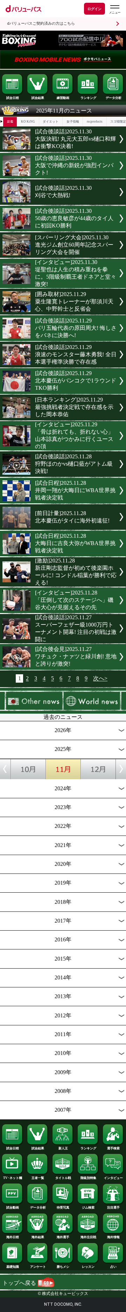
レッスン (88, 1266)
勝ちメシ (63, 1266)
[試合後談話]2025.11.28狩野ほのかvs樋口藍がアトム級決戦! (74, 463)
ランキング (88, 98)
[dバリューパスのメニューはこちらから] (114, 9)
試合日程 (12, 98)
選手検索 (113, 1148)
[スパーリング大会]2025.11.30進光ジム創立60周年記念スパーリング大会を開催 (74, 244)
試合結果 (37, 98)
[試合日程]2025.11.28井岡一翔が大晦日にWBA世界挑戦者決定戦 (75, 490)
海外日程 (12, 1237)
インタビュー (113, 1178)
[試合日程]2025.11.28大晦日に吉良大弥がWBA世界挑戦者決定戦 (75, 543)
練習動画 (63, 98)
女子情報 (72, 121)
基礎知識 (12, 1266)
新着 (10, 121)
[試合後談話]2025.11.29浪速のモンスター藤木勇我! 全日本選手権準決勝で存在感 (76, 354)
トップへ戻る (19, 1283)
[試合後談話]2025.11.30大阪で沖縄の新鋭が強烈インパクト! (74, 165)
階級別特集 (88, 1178)
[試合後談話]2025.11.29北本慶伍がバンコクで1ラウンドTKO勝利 (75, 380)
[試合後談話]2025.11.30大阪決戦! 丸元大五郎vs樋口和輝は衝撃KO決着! (75, 139)
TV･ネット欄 (12, 1178)
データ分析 (113, 98)
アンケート (38, 1266)
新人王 (63, 1148)
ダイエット (50, 121)
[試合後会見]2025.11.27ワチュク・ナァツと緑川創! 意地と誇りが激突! (76, 656)
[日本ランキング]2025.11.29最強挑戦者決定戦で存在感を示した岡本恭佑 (74, 407)
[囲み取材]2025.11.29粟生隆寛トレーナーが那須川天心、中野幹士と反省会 (74, 301)
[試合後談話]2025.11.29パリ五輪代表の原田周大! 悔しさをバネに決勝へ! (76, 328)
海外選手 (63, 1237)
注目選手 (113, 1207)
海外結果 (37, 1237)
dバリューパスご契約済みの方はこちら (41, 23)
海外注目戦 (88, 1237)
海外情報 (113, 1237)
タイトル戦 (63, 1178)
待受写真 (63, 1207)
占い (113, 1266)
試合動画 (12, 1207)
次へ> (100, 679)
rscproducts (95, 121)
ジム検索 (88, 1207)
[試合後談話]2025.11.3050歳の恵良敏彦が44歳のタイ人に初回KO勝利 (74, 218)
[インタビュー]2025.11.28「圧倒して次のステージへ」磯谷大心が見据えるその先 (74, 600)
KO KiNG (28, 121)
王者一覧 (37, 1178)
